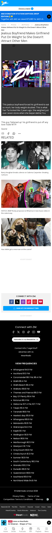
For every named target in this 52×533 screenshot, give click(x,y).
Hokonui (33, 510)
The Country (42, 510)
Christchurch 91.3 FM (23, 453)
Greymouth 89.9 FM (23, 449)
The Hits (14, 507)
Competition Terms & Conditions (18, 499)
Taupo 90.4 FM (20, 407)
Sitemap (39, 499)
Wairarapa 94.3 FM (22, 427)
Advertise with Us (26, 352)
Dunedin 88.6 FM (21, 469)
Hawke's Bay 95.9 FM (23, 415)
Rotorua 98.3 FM (21, 400)
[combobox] (19, 45)
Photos (13, 25)
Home (3, 25)
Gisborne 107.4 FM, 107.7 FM (26, 404)
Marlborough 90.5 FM (23, 442)
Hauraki (30, 507)
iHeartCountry (11, 510)
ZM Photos (25, 25)
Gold (49, 507)
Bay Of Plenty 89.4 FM (24, 396)
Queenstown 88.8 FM (23, 472)
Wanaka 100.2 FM (21, 465)
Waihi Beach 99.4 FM (23, 385)
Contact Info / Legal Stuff (26, 348)
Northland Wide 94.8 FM (25, 480)
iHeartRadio (26, 355)
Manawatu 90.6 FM (22, 423)
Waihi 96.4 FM (20, 381)
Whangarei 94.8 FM (22, 369)
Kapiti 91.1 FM (19, 430)
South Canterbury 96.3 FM (26, 461)
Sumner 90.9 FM (21, 457)
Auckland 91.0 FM (21, 373)
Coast (37, 507)
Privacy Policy (19, 496)
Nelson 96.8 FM (20, 438)
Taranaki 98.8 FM (21, 411)
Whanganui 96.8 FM (22, 419)
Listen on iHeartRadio (26, 522)
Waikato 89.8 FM (21, 388)
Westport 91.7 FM (21, 446)
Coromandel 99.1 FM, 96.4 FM (27, 377)
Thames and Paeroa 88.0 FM (27, 392)
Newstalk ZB (5, 507)
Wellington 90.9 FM (22, 434)
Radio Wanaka (23, 510)
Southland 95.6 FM (22, 476)
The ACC (22, 507)
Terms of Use (33, 496)
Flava (43, 507)
